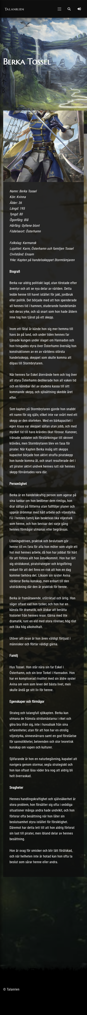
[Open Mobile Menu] (59, 8)
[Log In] (79, 8)
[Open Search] (69, 8)
